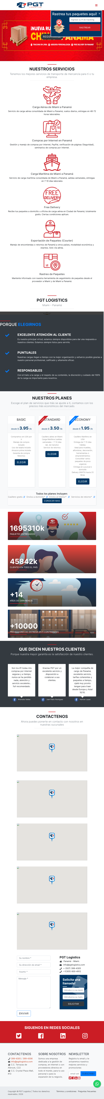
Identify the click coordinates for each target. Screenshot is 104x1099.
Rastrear (84, 27)
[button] (96, 5)
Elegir (21, 462)
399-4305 (16, 1058)
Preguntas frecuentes (87, 1091)
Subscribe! (88, 1073)
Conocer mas (52, 500)
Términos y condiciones (66, 1091)
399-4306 (28, 1058)
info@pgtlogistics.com (22, 1061)
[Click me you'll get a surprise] (101, 5)
